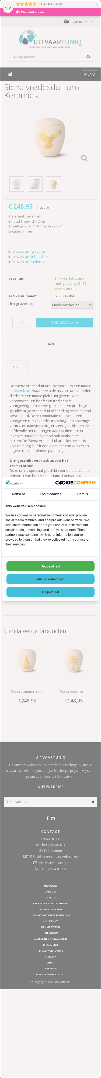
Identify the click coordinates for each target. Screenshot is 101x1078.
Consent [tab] (18, 494)
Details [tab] (82, 494)
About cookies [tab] (50, 494)
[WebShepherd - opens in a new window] (75, 482)
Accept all (50, 566)
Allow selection (50, 579)
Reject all (50, 592)
